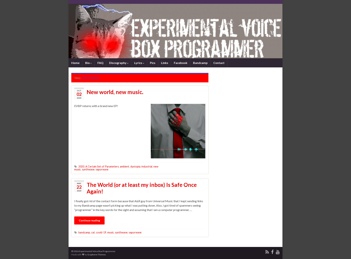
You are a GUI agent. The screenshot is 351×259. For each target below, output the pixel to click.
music (110, 232)
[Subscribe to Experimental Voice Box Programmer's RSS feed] (267, 251)
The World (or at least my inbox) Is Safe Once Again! (142, 188)
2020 (81, 166)
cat (93, 232)
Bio (87, 62)
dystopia (135, 166)
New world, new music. (115, 92)
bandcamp (84, 232)
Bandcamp (200, 62)
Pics (152, 62)
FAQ (100, 62)
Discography (118, 62)
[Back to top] (342, 250)
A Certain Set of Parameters (102, 166)
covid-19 (101, 232)
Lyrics (138, 62)
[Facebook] (272, 251)
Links (164, 62)
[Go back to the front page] (175, 31)
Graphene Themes (96, 254)
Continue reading (89, 220)
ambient (124, 166)
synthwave (88, 169)
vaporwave (102, 169)
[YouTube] (278, 251)
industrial (146, 166)
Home (75, 62)
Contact (218, 62)
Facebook (180, 62)
